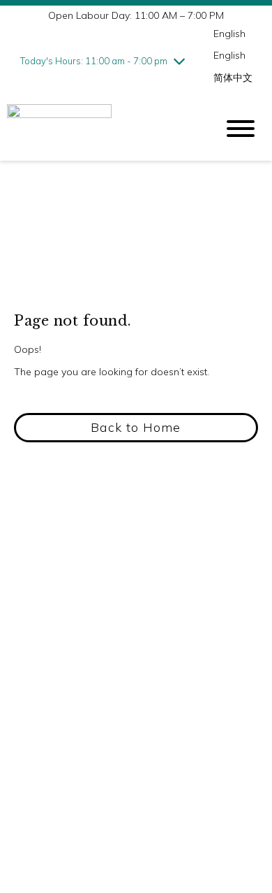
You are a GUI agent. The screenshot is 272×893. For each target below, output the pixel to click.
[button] (136, 427)
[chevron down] (179, 61)
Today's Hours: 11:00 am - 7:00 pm (93, 60)
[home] (101, 129)
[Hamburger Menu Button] (240, 128)
